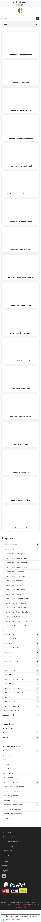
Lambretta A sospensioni (20, 500)
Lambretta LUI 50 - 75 (12, 688)
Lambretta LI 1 (9, 666)
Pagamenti (7, 832)
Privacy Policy (8, 846)
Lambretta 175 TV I (11, 661)
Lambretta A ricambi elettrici (21, 305)
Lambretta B (9, 634)
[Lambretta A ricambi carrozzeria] (20, 265)
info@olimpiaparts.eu (9, 865)
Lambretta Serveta (11, 706)
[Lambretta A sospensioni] (20, 488)
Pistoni (5, 737)
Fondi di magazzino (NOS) (12, 796)
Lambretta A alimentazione (20, 110)
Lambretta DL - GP (11, 684)
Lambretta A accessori (20, 82)
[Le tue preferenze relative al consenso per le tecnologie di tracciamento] (3, 920)
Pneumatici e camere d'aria (13, 804)
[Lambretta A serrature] (20, 460)
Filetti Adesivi (8, 728)
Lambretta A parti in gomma (20, 249)
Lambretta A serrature (20, 472)
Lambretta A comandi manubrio (20, 138)
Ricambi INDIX (8, 773)
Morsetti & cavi (8, 769)
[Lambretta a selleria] (20, 432)
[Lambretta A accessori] (20, 70)
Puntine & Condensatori (11, 746)
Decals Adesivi (8, 715)
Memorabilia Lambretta (11, 791)
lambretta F (8, 657)
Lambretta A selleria (13, 594)
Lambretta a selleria (20, 444)
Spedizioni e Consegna (11, 837)
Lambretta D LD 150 (11, 648)
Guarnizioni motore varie (12, 751)
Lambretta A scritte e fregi (20, 417)
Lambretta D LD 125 (11, 643)
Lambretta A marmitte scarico (20, 222)
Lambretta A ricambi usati (20, 361)
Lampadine (7, 742)
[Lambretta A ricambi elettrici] (20, 293)
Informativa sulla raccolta (12, 920)
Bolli (4, 760)
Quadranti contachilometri (12, 813)
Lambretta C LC (10, 639)
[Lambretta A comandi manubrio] (20, 126)
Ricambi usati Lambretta (12, 710)
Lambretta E (9, 652)
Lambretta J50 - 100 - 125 (13, 692)
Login (24, 2)
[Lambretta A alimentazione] (20, 98)
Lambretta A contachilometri (20, 166)
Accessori (6, 818)
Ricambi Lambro (9, 733)
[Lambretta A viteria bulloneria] (20, 42)
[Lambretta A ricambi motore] (20, 321)
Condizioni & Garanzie (11, 841)
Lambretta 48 (9, 697)
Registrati (17, 2)
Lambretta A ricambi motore (20, 333)
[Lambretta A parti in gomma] (20, 237)
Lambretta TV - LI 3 (11, 675)
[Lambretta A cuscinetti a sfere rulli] (20, 182)
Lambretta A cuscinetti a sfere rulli (20, 194)
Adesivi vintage (8, 724)
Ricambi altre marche (10, 782)
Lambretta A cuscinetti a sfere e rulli (19, 621)
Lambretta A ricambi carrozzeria (20, 277)
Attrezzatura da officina (12, 809)
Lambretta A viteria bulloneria (20, 55)
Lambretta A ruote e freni (20, 389)
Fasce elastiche (9, 778)
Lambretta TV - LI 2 (11, 670)
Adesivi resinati (8, 719)
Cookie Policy (8, 851)
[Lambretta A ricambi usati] (20, 349)
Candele (6, 764)
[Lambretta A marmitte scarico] (20, 209)
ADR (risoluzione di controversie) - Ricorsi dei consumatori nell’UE (21, 904)
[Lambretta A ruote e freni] (20, 376)
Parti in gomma (8, 755)
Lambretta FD (9, 701)
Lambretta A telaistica (20, 528)
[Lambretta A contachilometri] (20, 154)
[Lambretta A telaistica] (20, 516)
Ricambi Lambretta (10, 545)
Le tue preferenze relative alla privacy (22, 916)
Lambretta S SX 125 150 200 (14, 679)
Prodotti (6, 855)
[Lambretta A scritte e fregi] (20, 404)
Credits (23, 907)
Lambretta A (9, 549)
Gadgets (6, 800)
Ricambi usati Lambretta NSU (13, 787)
